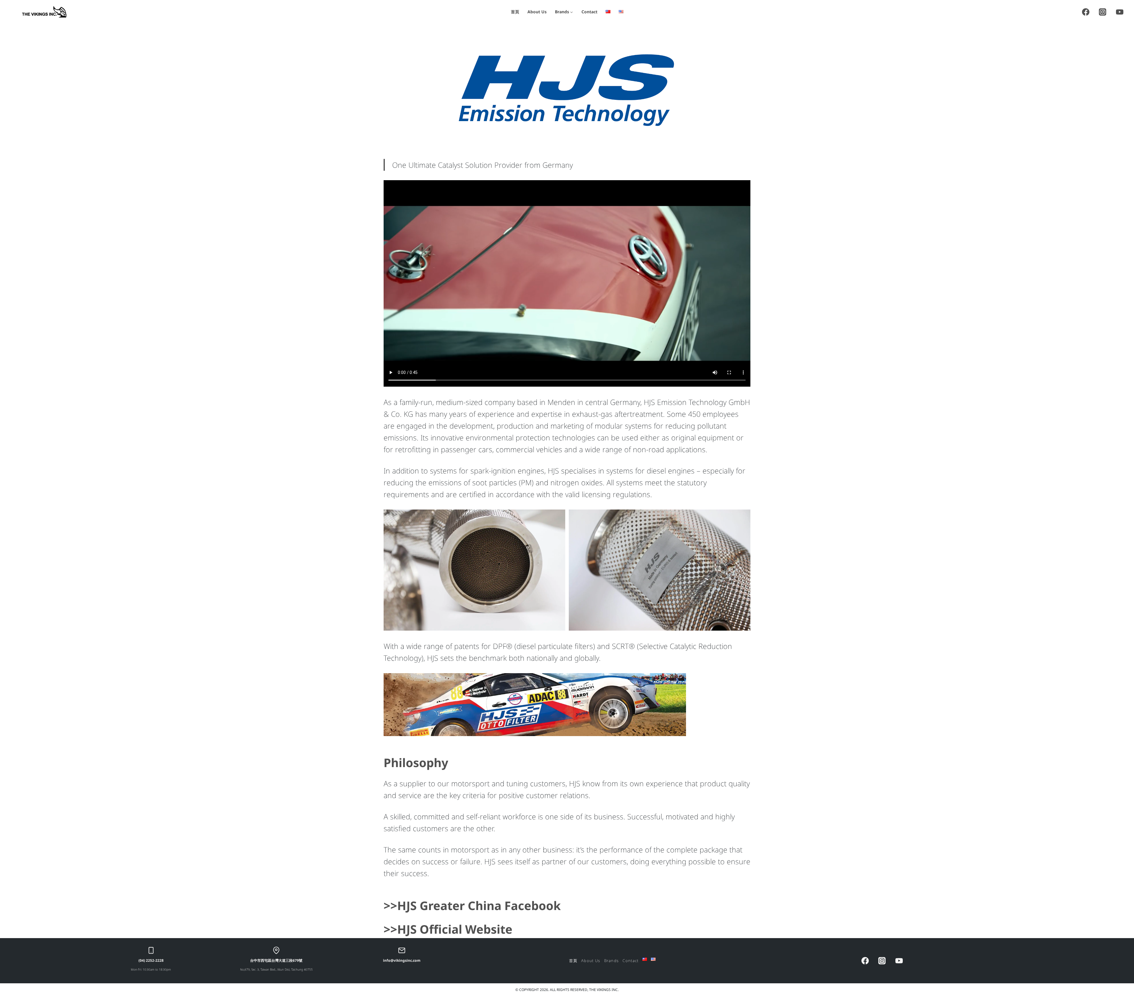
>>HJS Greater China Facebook (472, 905)
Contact (589, 11)
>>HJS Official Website (448, 929)
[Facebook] (1085, 11)
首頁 (515, 11)
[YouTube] (1119, 11)
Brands (611, 960)
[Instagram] (1102, 11)
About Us (537, 11)
